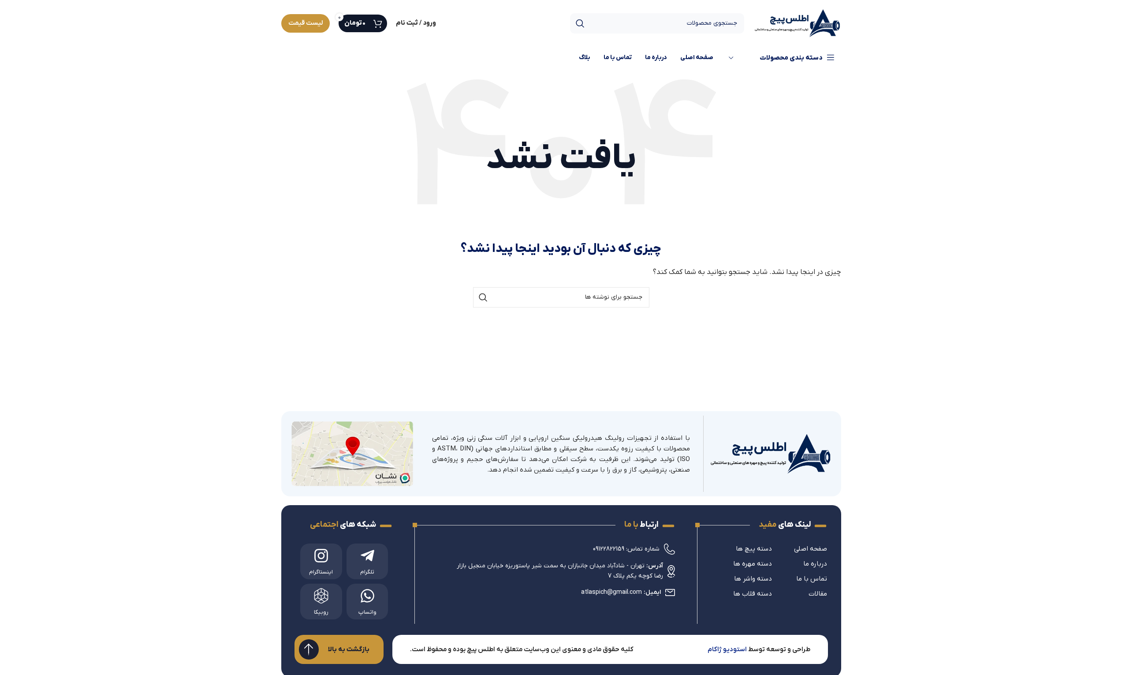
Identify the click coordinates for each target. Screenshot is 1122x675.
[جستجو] (580, 23)
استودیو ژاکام (727, 649)
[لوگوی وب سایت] (797, 23)
